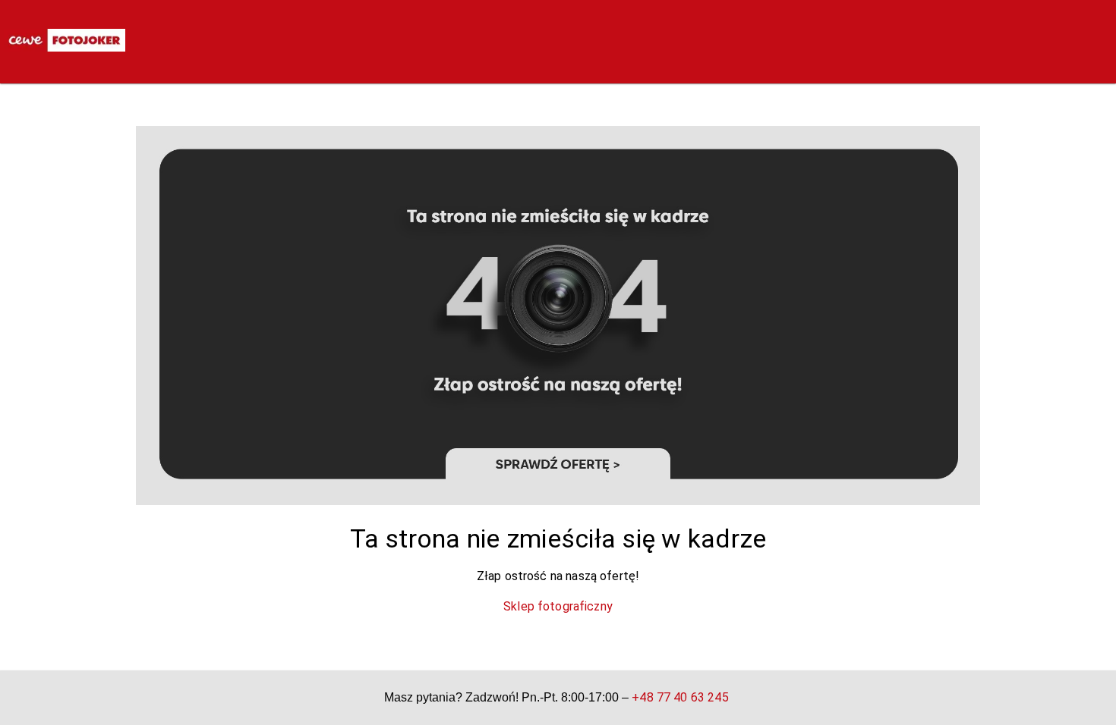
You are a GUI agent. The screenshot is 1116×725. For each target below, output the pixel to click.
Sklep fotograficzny (558, 606)
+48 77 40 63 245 (680, 697)
